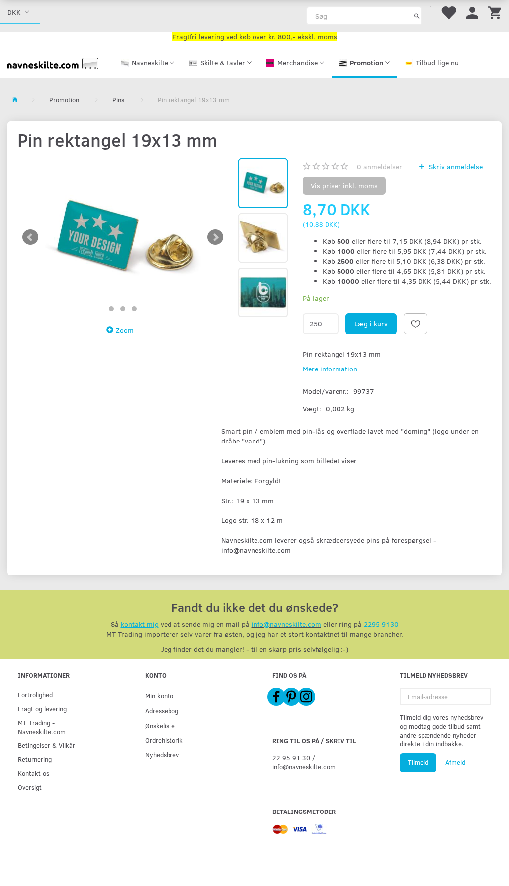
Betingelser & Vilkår (46, 745)
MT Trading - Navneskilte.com (42, 727)
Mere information (330, 368)
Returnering (35, 759)
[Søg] (417, 16)
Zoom (125, 330)
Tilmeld (418, 762)
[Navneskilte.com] (52, 62)
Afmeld (455, 762)
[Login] (472, 12)
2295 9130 (381, 624)
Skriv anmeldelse (455, 166)
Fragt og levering (42, 708)
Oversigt (30, 787)
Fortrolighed (35, 694)
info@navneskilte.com (286, 624)
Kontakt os (33, 773)
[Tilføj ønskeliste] (415, 323)
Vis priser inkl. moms (344, 185)
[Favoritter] (448, 12)
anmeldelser (379, 166)
